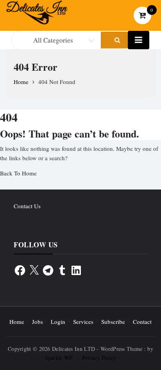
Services (83, 321)
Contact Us (27, 206)
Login (58, 321)
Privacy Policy (99, 357)
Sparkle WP (59, 357)
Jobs (37, 321)
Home (16, 321)
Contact (142, 321)
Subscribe (113, 321)
